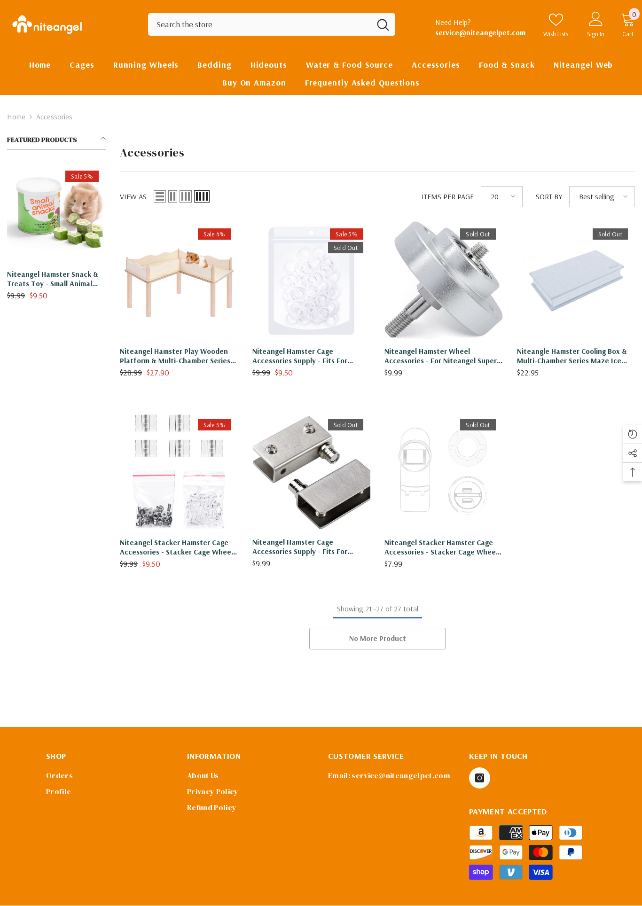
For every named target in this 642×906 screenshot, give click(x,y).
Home (16, 116)
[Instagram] (479, 778)
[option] (56, 235)
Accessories (54, 116)
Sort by (549, 196)
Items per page (448, 196)
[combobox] (259, 24)
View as (133, 196)
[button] (160, 196)
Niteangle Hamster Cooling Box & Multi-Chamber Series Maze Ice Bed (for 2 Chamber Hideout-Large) (572, 355)
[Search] (271, 24)
